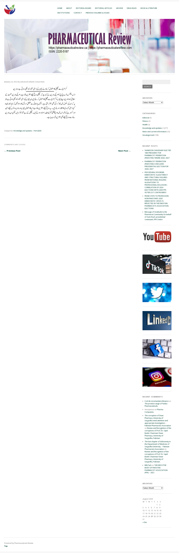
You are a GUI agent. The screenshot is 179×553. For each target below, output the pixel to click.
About (69, 8)
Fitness (145, 121)
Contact (78, 13)
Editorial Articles (103, 8)
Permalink (37, 131)
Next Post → (124, 151)
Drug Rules (132, 8)
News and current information (155, 132)
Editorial (146, 118)
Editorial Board (83, 8)
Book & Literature (149, 8)
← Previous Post (12, 151)
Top (6, 546)
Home (59, 8)
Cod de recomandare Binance (157, 401)
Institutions (63, 13)
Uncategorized (148, 135)
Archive (119, 8)
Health (145, 125)
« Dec (145, 522)
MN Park (148, 465)
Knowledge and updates (23, 131)
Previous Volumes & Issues (97, 13)
